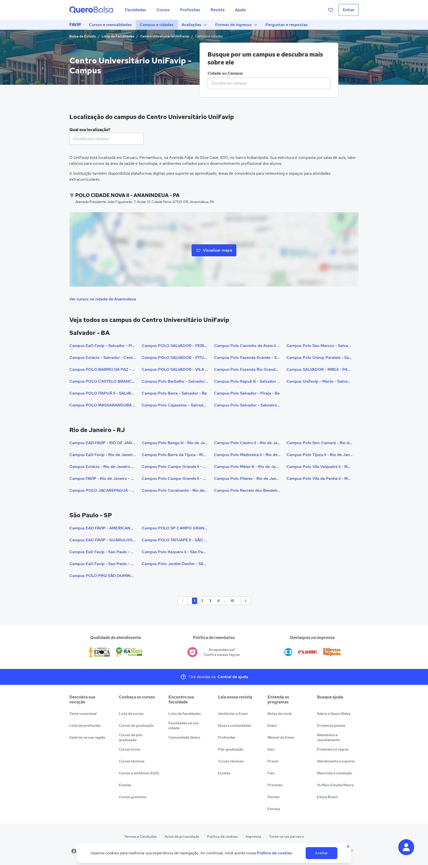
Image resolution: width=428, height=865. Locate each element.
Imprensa (253, 836)
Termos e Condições (140, 836)
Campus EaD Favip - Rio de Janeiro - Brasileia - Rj (102, 454)
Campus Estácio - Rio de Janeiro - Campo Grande (102, 466)
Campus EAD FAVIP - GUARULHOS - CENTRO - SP (102, 540)
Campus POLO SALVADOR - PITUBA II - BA (175, 357)
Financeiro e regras (333, 749)
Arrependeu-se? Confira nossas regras (222, 652)
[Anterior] (183, 601)
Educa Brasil (327, 797)
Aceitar (321, 853)
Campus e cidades (157, 24)
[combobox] (269, 83)
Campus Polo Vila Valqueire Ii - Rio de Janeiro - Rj (319, 466)
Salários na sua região (87, 737)
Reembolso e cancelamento (328, 737)
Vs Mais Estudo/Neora (335, 785)
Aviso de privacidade (182, 836)
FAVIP (75, 24)
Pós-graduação (230, 749)
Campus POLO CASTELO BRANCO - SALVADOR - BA (102, 381)
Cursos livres (129, 749)
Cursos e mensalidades (110, 24)
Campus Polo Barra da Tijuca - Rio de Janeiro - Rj (175, 454)
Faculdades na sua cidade (183, 725)
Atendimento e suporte (336, 761)
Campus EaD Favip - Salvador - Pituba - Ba (102, 345)
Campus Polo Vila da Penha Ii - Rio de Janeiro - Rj (319, 478)
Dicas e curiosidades (234, 725)
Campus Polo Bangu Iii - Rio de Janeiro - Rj (175, 442)
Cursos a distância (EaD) (139, 773)
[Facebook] (73, 851)
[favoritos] (331, 10)
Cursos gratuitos (132, 797)
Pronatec (275, 785)
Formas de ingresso (233, 24)
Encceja (274, 809)
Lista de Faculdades (118, 36)
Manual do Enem (281, 737)
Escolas (125, 785)
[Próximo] (245, 601)
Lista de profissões (85, 725)
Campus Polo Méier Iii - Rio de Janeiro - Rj (247, 466)
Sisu (271, 749)
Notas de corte (280, 713)
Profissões (227, 737)
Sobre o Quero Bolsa (333, 713)
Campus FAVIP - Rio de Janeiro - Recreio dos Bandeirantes (102, 478)
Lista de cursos (131, 713)
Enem (272, 725)
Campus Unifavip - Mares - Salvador (319, 381)
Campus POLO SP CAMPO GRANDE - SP (175, 528)
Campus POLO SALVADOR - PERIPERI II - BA (175, 345)
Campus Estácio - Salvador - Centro (102, 357)
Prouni (273, 761)
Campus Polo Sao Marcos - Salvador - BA (319, 345)
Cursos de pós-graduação (131, 737)
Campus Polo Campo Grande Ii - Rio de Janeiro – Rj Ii (175, 478)
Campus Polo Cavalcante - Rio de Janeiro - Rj (175, 490)
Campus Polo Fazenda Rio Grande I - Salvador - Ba (247, 369)
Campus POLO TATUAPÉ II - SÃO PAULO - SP (175, 540)
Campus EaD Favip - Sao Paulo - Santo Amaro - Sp (102, 563)
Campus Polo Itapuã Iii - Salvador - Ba (247, 381)
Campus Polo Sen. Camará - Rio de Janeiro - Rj (319, 442)
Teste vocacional (83, 713)
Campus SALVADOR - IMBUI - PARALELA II (319, 369)
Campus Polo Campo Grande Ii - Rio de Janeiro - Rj (175, 466)
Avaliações (191, 24)
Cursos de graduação (136, 725)
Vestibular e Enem (233, 713)
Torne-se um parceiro (286, 836)
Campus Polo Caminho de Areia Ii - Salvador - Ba (247, 345)
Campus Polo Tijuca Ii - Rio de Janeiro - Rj (319, 454)
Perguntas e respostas (287, 24)
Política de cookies (222, 836)
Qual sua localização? (89, 129)
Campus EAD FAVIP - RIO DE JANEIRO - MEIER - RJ (102, 442)
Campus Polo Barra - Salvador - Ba (174, 393)
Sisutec (274, 797)
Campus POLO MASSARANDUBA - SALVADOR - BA (102, 405)
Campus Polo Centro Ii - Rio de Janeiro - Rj (247, 442)
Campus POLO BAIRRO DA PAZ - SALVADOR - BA (102, 369)
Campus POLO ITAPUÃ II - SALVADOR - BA (102, 393)
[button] (406, 847)
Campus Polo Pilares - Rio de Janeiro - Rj (247, 478)
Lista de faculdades (184, 713)
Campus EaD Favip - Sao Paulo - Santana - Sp (102, 551)
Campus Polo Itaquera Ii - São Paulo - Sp (175, 551)
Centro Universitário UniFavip (164, 36)
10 (232, 601)
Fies (271, 773)
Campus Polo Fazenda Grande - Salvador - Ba (247, 357)
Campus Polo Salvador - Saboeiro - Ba (247, 405)
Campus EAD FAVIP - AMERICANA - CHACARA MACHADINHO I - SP (102, 528)
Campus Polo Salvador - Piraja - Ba (247, 393)
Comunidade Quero (184, 737)
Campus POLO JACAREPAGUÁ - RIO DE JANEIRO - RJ (102, 490)
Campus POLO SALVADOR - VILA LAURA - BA (175, 369)
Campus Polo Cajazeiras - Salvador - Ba (175, 405)
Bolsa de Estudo (82, 36)
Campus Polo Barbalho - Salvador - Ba (175, 381)
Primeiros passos (331, 725)
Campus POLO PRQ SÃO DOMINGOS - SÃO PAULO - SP (102, 575)
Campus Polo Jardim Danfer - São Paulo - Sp (175, 563)
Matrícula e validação (334, 773)
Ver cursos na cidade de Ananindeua (102, 299)
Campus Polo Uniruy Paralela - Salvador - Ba (319, 357)
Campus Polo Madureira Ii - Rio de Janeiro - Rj (247, 454)
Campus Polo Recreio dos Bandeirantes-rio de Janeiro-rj (247, 490)
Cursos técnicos (132, 761)
